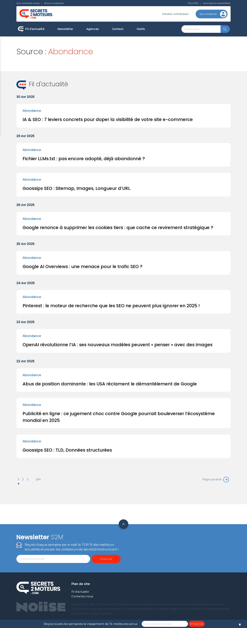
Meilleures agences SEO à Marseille (109, 91)
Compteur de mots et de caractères (159, 42)
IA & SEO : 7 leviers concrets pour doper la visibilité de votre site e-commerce (108, 119)
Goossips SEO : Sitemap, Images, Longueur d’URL (76, 188)
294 (38, 479)
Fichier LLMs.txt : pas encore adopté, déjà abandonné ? (84, 159)
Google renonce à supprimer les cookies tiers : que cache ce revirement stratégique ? (118, 227)
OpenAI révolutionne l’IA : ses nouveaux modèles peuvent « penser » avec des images (117, 345)
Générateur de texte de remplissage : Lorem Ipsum (160, 57)
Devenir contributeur (175, 13)
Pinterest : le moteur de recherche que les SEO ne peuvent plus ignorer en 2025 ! (111, 306)
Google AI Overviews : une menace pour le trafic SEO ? (82, 266)
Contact (118, 29)
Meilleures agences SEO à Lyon (106, 55)
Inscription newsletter (217, 3)
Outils (141, 29)
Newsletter (65, 29)
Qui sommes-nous (28, 3)
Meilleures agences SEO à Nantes (108, 79)
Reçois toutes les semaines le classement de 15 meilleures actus (90, 624)
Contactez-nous (82, 596)
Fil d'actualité (80, 591)
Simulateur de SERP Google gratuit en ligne (159, 73)
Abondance (32, 111)
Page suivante (212, 479)
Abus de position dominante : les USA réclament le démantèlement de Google (110, 384)
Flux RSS (193, 3)
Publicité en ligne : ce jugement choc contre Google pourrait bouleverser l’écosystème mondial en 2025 (119, 416)
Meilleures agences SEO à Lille (105, 67)
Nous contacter (54, 3)
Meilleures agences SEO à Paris (106, 42)
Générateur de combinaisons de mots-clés (157, 89)
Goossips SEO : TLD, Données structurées (67, 450)
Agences (92, 29)
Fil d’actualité (34, 29)
